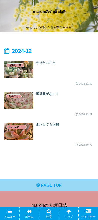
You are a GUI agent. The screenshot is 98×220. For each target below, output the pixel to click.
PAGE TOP (51, 185)
